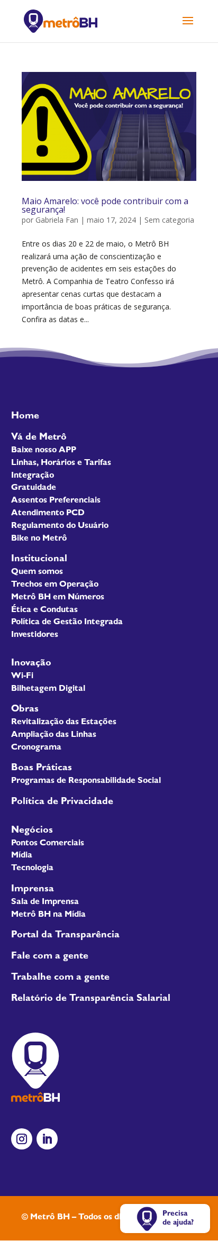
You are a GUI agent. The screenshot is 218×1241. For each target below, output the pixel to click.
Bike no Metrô (39, 539)
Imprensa (32, 890)
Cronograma (36, 748)
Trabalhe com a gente (60, 978)
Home (25, 417)
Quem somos (37, 572)
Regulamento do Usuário (59, 526)
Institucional (39, 559)
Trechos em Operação (54, 585)
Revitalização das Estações (63, 722)
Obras (25, 710)
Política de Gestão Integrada (67, 622)
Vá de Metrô (39, 438)
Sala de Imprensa (45, 902)
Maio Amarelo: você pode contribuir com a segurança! (105, 205)
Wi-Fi (22, 676)
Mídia (21, 856)
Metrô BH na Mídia (48, 915)
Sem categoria (169, 220)
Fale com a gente (49, 957)
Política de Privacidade (62, 802)
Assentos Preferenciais (56, 501)
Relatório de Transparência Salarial (90, 999)
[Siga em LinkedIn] (47, 1138)
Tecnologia (32, 868)
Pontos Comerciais (47, 844)
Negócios (32, 831)
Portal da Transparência (65, 936)
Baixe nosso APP (43, 450)
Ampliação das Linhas (53, 735)
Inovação (31, 664)
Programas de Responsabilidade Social (86, 781)
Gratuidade (33, 488)
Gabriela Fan (56, 220)
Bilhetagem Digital (48, 689)
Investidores (34, 635)
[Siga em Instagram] (21, 1138)
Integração (32, 476)
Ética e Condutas (44, 610)
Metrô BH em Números (57, 598)
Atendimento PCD (48, 513)
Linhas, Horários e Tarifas (61, 463)
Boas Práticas (41, 768)
